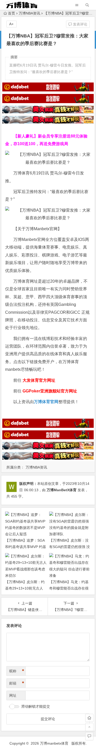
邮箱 (16, 683)
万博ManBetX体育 (62, 490)
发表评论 (79, 24)
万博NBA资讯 (29, 13)
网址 (12, 695)
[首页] (89, 718)
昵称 (16, 671)
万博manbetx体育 (54, 743)
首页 (11, 13)
